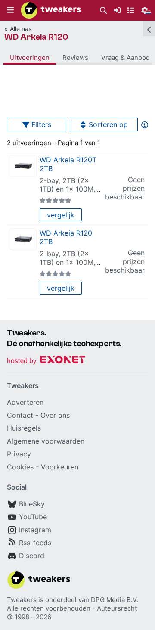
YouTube (33, 516)
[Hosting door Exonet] (46, 361)
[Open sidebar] (149, 28)
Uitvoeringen (30, 57)
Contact (20, 415)
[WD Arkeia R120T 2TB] (23, 166)
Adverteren (25, 402)
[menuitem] (103, 10)
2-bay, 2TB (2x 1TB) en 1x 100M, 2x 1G (67, 189)
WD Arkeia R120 (36, 37)
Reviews (75, 57)
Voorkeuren (59, 466)
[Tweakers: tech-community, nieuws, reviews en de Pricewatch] (50, 10)
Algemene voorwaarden (45, 441)
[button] (10, 10)
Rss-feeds (35, 542)
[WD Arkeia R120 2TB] (23, 239)
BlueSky (32, 504)
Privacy (19, 454)
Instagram (35, 529)
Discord (31, 555)
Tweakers (22, 600)
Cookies (20, 466)
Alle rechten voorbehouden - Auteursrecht (72, 608)
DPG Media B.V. (114, 600)
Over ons (55, 415)
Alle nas (20, 28)
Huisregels (24, 428)
